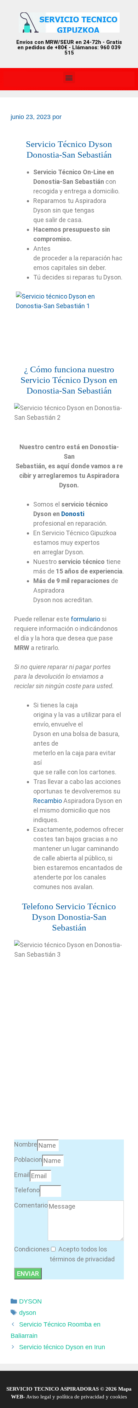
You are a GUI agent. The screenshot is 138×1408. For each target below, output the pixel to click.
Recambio (47, 800)
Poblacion (28, 1159)
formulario (85, 619)
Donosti (72, 514)
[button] (69, 77)
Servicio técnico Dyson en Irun (62, 1347)
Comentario (31, 1205)
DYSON (30, 1301)
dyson (27, 1312)
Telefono (27, 1190)
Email (22, 1174)
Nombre (25, 1144)
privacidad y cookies (103, 1396)
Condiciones (32, 1249)
